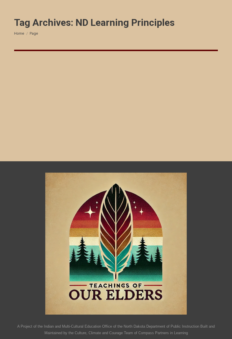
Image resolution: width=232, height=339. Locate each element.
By (36, 91)
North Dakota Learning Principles (66, 81)
